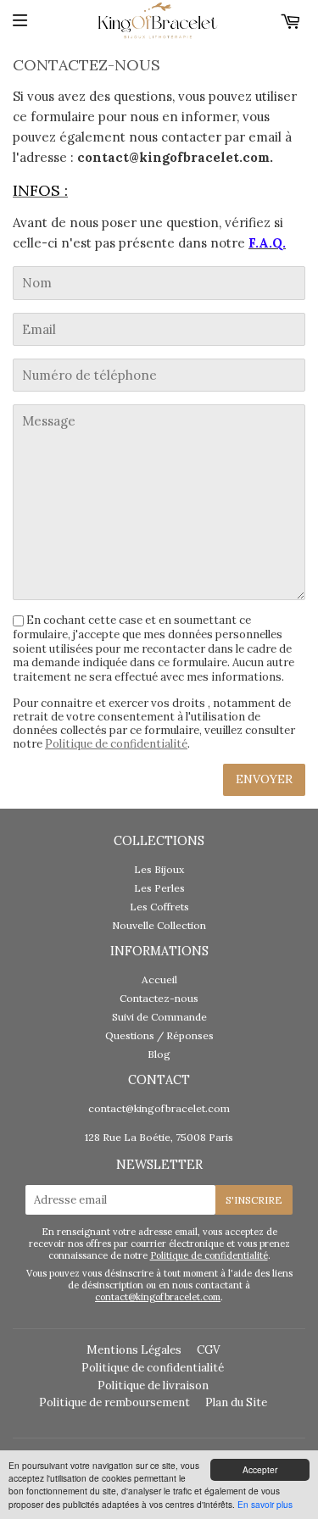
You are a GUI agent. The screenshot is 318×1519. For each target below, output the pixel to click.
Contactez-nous (159, 998)
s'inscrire (254, 1200)
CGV (208, 1350)
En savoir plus (265, 1504)
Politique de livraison (153, 1385)
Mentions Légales (133, 1350)
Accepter (260, 1469)
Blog (159, 1054)
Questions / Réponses (159, 1035)
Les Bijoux (159, 869)
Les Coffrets (159, 906)
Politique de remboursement (114, 1402)
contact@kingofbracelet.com (159, 1108)
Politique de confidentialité (116, 744)
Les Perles (159, 888)
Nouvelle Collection (159, 925)
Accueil (159, 979)
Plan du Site (236, 1402)
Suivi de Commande (159, 1016)
